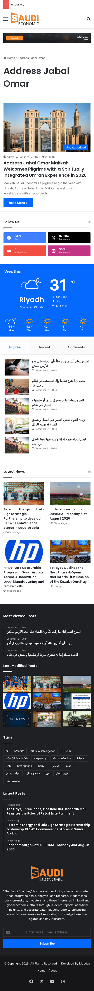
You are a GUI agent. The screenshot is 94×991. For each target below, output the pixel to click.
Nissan (81, 758)
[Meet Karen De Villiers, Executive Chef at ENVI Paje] (47, 719)
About (53, 970)
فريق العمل (62, 773)
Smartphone (24, 765)
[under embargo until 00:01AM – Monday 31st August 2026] (70, 493)
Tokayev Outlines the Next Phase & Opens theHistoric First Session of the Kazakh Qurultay (69, 575)
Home (10, 58)
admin (10, 157)
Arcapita (19, 751)
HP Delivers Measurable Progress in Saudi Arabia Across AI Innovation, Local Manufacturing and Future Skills (23, 577)
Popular (15, 347)
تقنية (68, 765)
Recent (44, 347)
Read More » (18, 203)
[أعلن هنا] (47, 37)
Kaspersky (40, 758)
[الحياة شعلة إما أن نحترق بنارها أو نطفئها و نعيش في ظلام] (17, 406)
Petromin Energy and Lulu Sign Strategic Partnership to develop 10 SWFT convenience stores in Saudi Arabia (23, 518)
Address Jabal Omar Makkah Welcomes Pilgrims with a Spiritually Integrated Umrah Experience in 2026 (45, 169)
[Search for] (88, 20)
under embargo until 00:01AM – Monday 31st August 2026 (51, 4)
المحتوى (54, 765)
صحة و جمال (33, 773)
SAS (8, 765)
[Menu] (5, 20)
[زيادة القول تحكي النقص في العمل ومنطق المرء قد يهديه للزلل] (17, 426)
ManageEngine (62, 758)
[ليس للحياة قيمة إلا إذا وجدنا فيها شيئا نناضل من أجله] (17, 445)
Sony (41, 765)
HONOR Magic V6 (17, 758)
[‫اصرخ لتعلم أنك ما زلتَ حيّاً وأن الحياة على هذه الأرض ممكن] (17, 367)
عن (48, 773)
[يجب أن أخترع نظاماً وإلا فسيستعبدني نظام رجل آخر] (17, 387)
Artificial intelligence (42, 751)
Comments (76, 347)
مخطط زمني (13, 780)
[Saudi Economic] (25, 18)
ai (7, 751)
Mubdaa (84, 963)
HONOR (66, 751)
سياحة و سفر (13, 773)
